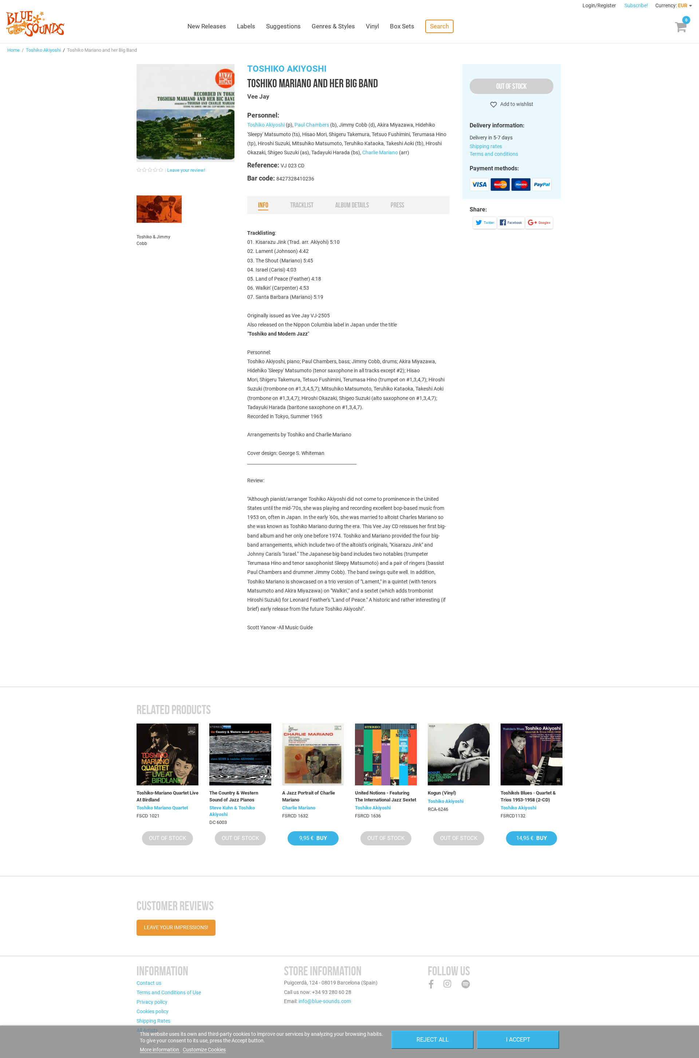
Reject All (432, 1039)
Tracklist (301, 205)
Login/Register (599, 5)
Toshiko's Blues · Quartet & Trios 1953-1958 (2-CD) (528, 796)
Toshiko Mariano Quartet (162, 808)
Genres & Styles (333, 26)
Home (13, 50)
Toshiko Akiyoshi (43, 50)
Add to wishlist (516, 104)
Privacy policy (152, 1002)
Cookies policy (153, 1011)
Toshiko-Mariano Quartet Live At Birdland (167, 796)
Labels (246, 26)
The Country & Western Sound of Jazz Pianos (233, 796)
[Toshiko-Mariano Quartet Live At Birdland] (167, 754)
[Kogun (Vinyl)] (459, 754)
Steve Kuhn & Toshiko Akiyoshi (232, 811)
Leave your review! (186, 170)
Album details (352, 205)
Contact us (149, 983)
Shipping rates (486, 146)
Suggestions (283, 26)
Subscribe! (636, 5)
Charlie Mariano (380, 152)
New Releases (206, 26)
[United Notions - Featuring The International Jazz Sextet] (386, 754)
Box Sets (402, 26)
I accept (518, 1039)
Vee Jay (258, 96)
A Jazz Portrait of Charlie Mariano (308, 796)
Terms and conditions (494, 154)
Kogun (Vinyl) (442, 793)
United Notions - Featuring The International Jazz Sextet (385, 796)
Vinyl (372, 26)
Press (397, 205)
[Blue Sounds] (35, 24)
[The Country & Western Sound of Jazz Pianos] (240, 754)
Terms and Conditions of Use (169, 992)
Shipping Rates (153, 1021)
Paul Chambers (312, 125)
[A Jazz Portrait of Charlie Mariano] (313, 754)
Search (439, 26)
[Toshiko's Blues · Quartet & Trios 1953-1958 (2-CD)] (531, 754)
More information (160, 1050)
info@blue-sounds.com (325, 1001)
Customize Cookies (204, 1050)
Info (263, 205)
